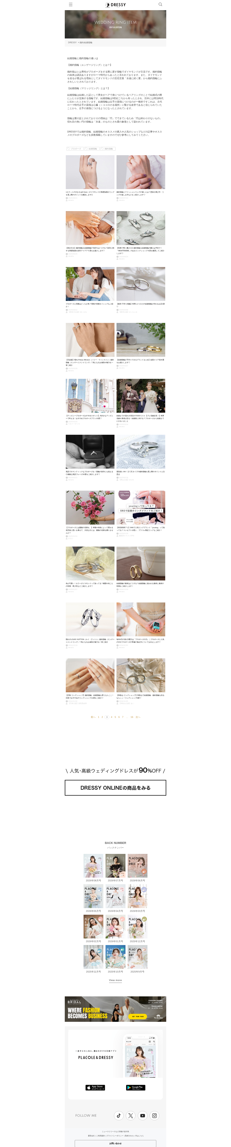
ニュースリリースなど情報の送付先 (115, 1131)
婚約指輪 (109, 149)
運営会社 (91, 1136)
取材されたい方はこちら (134, 1136)
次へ (138, 717)
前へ (93, 717)
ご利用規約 (100, 1136)
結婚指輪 (93, 149)
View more (115, 980)
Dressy (115, 5)
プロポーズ (76, 149)
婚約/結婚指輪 (86, 42)
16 (132, 717)
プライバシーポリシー (115, 1136)
